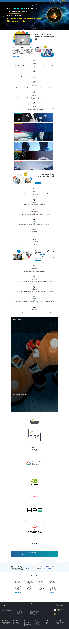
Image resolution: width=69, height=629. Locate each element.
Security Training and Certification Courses (19, 378)
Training (53, 2)
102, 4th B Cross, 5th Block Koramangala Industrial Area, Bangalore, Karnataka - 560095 (60, 605)
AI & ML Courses (32, 604)
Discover (16, 130)
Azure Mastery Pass (19, 612)
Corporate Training (19, 605)
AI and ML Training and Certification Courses (20, 394)
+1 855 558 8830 (28, 624)
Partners (57, 2)
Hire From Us (18, 614)
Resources (44, 0)
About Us (61, 2)
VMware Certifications (33, 615)
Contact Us (53, 0)
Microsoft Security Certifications (34, 611)
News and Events (44, 605)
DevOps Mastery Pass (20, 613)
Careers (50, 0)
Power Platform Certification (33, 614)
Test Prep (18, 610)
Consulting (48, 2)
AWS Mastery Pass (19, 611)
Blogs (43, 604)
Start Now (15, 56)
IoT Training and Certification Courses (18, 362)
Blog (47, 0)
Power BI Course (32, 613)
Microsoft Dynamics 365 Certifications (35, 610)
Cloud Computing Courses (20, 604)
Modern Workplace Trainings (34, 612)
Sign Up (63, 0)
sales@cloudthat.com (57, 608)
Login (60, 0)
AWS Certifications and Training (34, 605)
